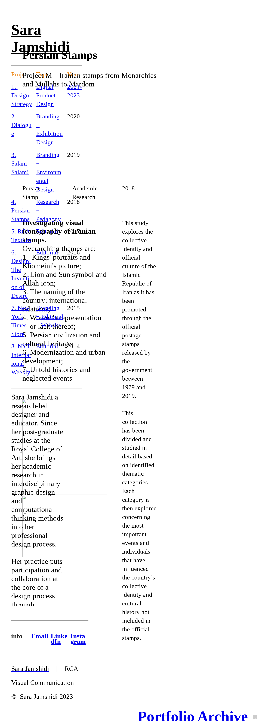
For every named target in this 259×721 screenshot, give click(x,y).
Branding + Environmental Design (48, 172)
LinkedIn (59, 638)
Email (39, 636)
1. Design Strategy (21, 95)
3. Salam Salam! (20, 163)
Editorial (47, 231)
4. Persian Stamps (20, 210)
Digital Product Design (46, 95)
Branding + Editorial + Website (49, 317)
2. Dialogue (21, 125)
